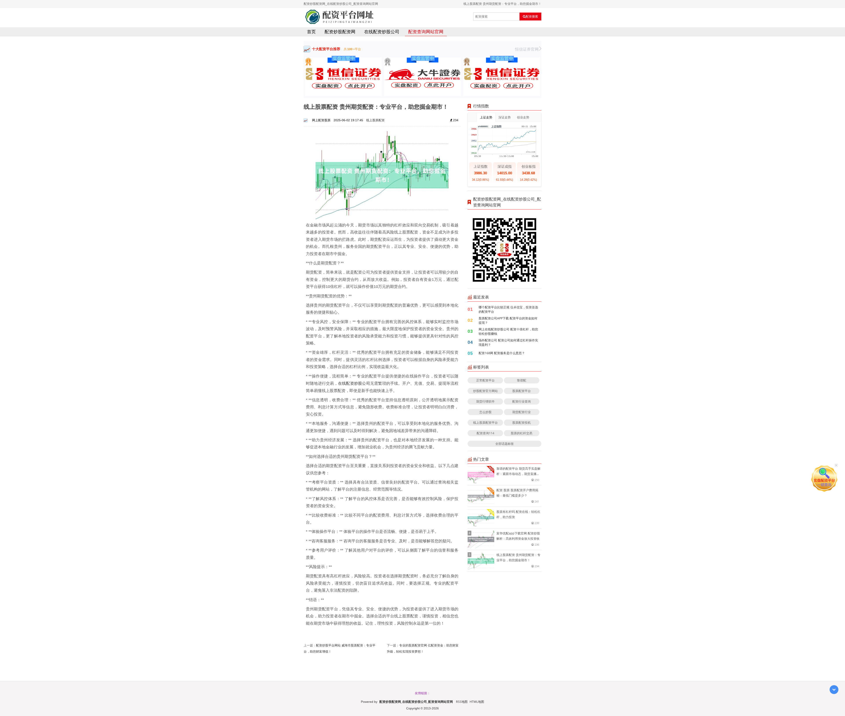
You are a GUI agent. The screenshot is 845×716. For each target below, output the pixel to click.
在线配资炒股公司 (381, 32)
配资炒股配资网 (340, 32)
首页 (311, 32)
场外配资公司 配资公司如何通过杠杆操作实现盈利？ (508, 342)
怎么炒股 (485, 412)
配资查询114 (485, 433)
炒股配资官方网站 (485, 391)
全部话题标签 (504, 444)
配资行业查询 (521, 401)
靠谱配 (521, 380)
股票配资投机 (521, 422)
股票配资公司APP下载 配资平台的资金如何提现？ (508, 320)
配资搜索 (532, 16)
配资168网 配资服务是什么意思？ (502, 353)
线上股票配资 (375, 120)
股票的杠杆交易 (521, 433)
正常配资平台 (485, 380)
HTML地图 (477, 701)
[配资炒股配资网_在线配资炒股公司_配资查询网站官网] (339, 16)
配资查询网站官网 (425, 32)
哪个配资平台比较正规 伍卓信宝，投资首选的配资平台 (508, 309)
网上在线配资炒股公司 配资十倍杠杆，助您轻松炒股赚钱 (508, 331)
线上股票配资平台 (485, 422)
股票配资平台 (521, 391)
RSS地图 (462, 701)
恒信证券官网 (527, 49)
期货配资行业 (521, 412)
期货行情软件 (485, 401)
